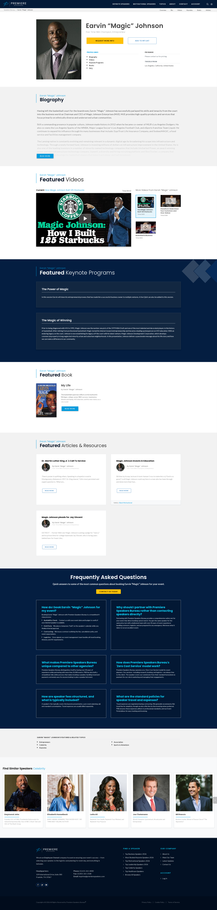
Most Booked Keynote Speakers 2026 (139, 857)
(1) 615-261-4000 (87, 871)
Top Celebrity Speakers (133, 868)
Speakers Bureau (9, 10)
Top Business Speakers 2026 (135, 854)
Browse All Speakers (132, 875)
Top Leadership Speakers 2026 (136, 864)
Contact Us (166, 864)
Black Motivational (125, 503)
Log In (164, 878)
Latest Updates (168, 861)
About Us (165, 854)
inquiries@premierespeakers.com (92, 876)
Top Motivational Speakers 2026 (137, 861)
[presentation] (215, 800)
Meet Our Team (168, 857)
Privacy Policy (146, 902)
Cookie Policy (159, 902)
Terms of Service (174, 902)
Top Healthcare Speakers (134, 871)
